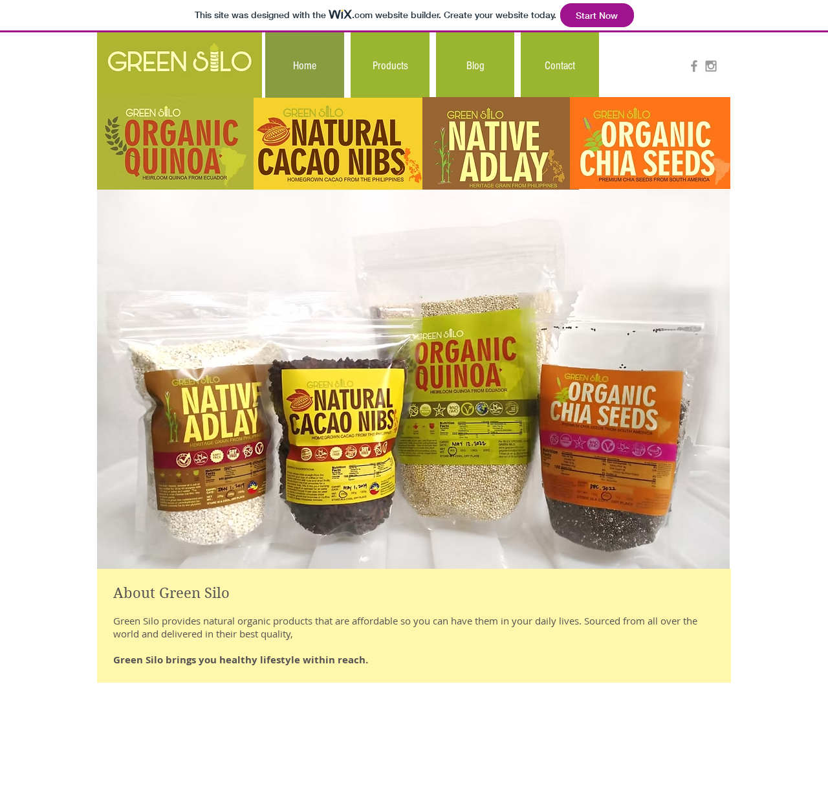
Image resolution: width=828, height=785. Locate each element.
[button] (390, 65)
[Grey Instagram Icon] (711, 66)
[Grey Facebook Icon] (694, 66)
